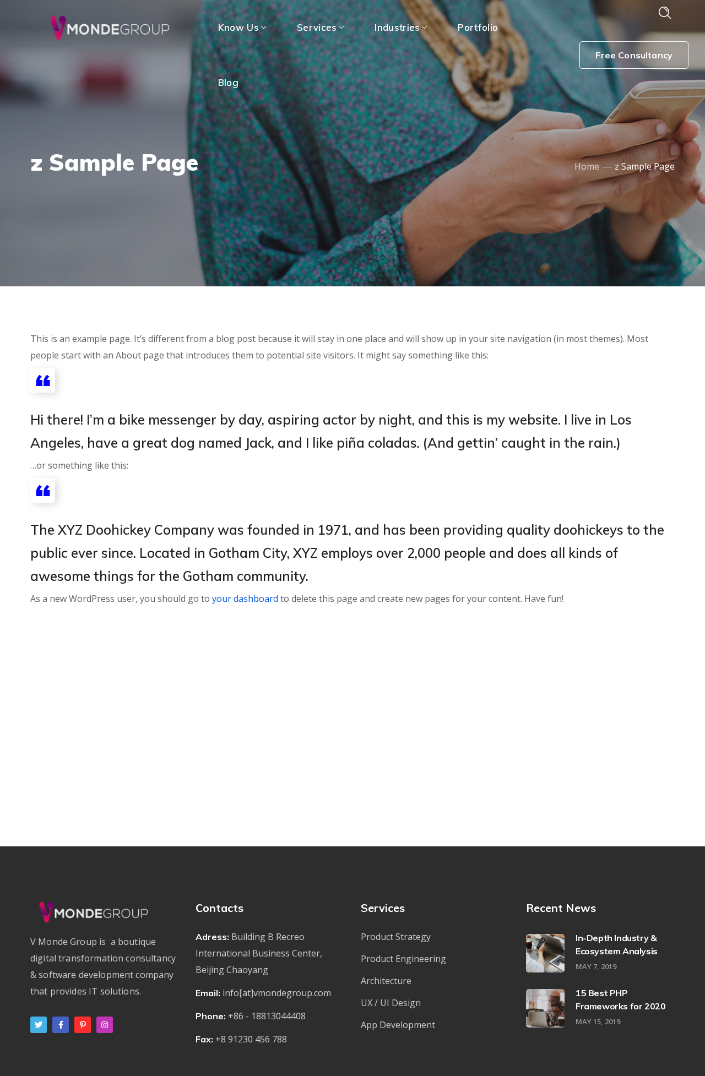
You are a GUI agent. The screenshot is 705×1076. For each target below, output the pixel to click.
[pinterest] (82, 1025)
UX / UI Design (391, 1003)
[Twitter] (38, 1025)
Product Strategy (396, 937)
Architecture (386, 981)
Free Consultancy (634, 55)
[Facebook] (60, 1025)
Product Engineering (403, 959)
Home (586, 166)
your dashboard (245, 599)
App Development (398, 1025)
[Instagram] (104, 1025)
